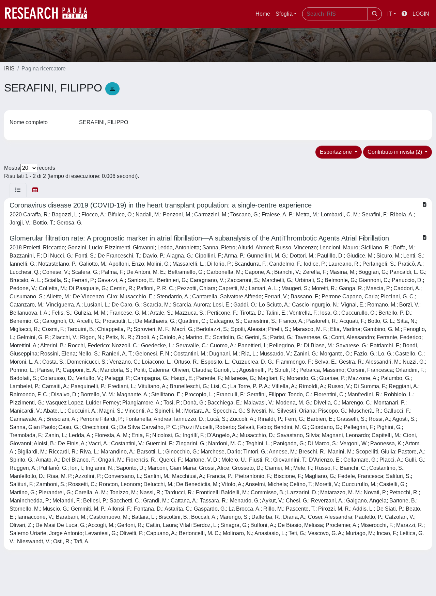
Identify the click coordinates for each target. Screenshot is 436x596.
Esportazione (336, 152)
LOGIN (420, 14)
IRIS (9, 68)
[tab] (18, 190)
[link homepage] (49, 14)
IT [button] (389, 14)
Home (262, 14)
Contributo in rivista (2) (395, 152)
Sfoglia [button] (284, 14)
